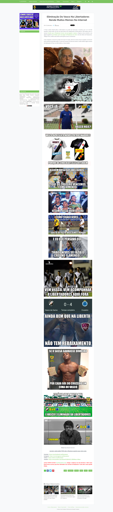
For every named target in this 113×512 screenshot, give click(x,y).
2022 (35, 93)
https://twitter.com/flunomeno (55, 457)
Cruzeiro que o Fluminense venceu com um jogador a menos (62, 33)
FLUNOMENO (22, 1)
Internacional (36, 97)
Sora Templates (63, 509)
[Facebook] (48, 471)
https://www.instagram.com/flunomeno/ (59, 456)
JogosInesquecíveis (23, 99)
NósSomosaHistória (35, 101)
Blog (24, 95)
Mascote (21, 101)
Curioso (32, 95)
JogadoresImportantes (34, 98)
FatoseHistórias (22, 96)
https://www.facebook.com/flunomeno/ (58, 454)
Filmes (29, 96)
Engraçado (70, 470)
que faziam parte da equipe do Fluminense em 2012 (64, 34)
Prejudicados (22, 102)
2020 (30, 93)
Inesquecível (28, 97)
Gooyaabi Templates (75, 509)
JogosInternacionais (32, 99)
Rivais (81, 470)
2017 (23, 93)
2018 (65, 470)
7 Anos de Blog (71, 507)
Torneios (37, 102)
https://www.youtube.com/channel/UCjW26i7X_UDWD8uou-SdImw (64, 459)
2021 (33, 93)
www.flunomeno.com (61, 462)
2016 (21, 93)
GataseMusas (22, 97)
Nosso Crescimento (62, 507)
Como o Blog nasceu (52, 507)
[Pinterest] (53, 471)
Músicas (24, 101)
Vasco (85, 470)
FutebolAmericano (36, 96)
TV (29, 102)
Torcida (33, 102)
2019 (28, 93)
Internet (21, 98)
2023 (38, 93)
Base (21, 95)
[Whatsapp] (45, 471)
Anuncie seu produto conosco (82, 507)
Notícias (76, 470)
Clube (27, 95)
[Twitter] (50, 471)
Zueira (90, 470)
